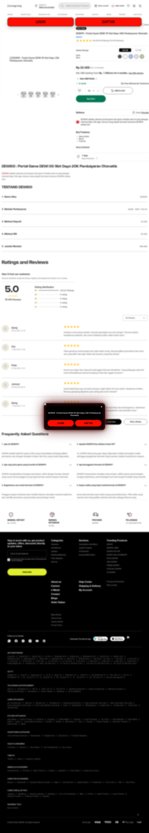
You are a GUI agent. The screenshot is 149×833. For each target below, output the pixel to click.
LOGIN (60, 423)
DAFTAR (88, 423)
